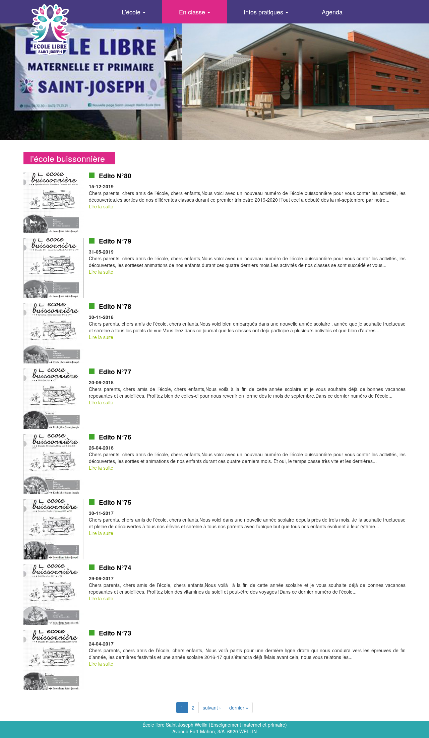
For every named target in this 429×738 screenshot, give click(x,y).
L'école (132, 11)
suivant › (212, 707)
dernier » (238, 707)
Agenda (332, 11)
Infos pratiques (264, 11)
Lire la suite (101, 206)
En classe (193, 11)
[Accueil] (61, 29)
